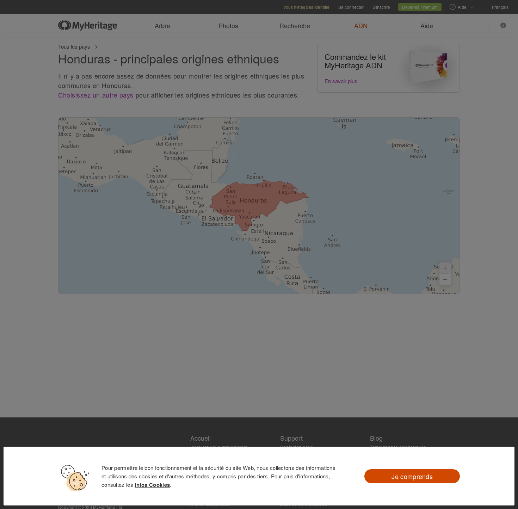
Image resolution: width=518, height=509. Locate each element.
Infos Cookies (152, 485)
